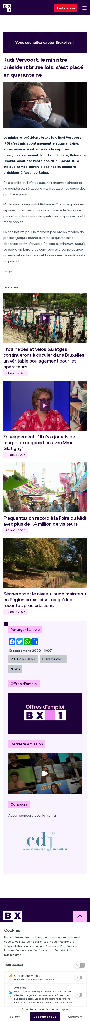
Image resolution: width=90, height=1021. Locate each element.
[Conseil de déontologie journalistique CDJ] (45, 841)
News (15, 669)
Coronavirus (53, 659)
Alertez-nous (65, 8)
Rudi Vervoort (23, 659)
